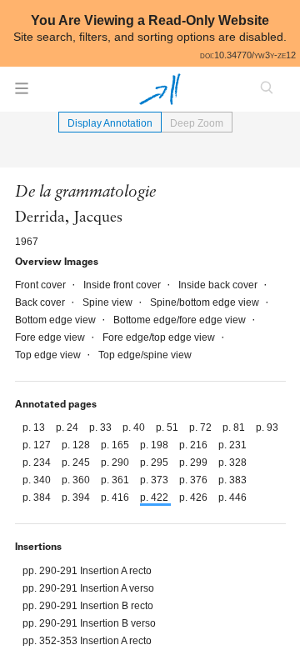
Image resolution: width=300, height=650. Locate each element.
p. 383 (232, 480)
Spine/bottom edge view (206, 302)
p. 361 (116, 480)
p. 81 (235, 427)
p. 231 (232, 445)
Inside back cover (219, 285)
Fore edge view (51, 337)
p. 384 (37, 497)
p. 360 (77, 480)
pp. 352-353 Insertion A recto (87, 641)
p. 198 (155, 445)
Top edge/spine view (145, 355)
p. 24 (68, 427)
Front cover (41, 285)
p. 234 (37, 462)
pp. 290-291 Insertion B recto (87, 606)
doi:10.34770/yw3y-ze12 (248, 55)
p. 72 (201, 427)
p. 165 (116, 445)
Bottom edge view (56, 320)
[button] (21, 93)
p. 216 (194, 445)
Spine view (108, 302)
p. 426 (194, 497)
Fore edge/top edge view (160, 337)
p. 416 (116, 497)
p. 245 (77, 462)
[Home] (160, 89)
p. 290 (116, 462)
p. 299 (194, 462)
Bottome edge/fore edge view (180, 320)
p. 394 (77, 497)
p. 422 (155, 497)
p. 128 (77, 445)
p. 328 (232, 462)
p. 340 (37, 480)
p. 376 (194, 480)
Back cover (41, 302)
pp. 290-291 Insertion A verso (88, 588)
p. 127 (37, 445)
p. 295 (155, 462)
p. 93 (267, 427)
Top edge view (49, 355)
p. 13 (35, 427)
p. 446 (232, 497)
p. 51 (168, 427)
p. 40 (135, 427)
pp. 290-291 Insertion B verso (89, 623)
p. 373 (155, 480)
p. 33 (101, 427)
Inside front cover (123, 285)
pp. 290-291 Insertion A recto (87, 571)
